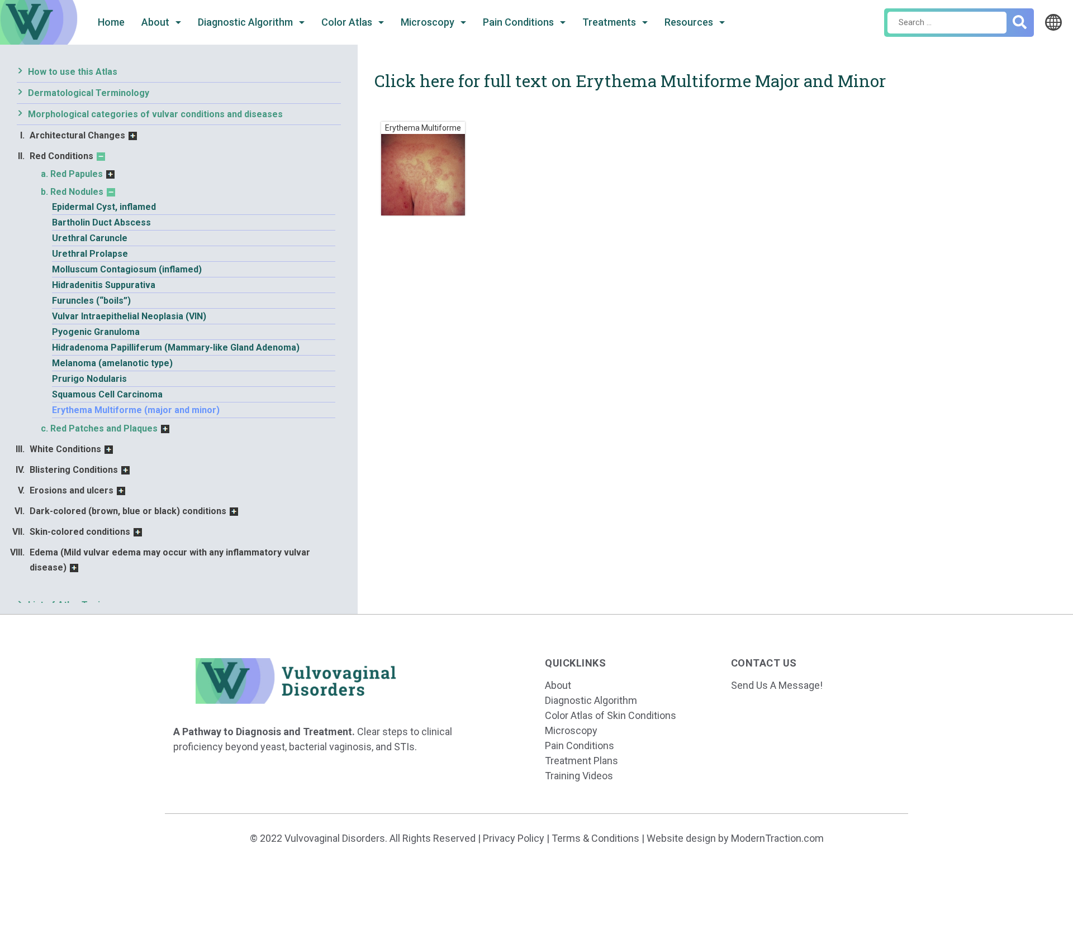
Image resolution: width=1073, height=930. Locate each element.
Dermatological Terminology (88, 93)
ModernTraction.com (777, 838)
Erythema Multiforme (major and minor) (136, 410)
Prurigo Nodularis (89, 378)
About (156, 22)
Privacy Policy (513, 838)
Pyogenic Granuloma (96, 332)
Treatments (610, 22)
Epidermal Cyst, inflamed (104, 207)
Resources (689, 22)
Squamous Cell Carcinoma (107, 394)
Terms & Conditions (595, 838)
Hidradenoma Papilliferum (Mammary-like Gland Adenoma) (176, 347)
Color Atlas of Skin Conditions (610, 715)
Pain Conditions (519, 22)
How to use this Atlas (72, 71)
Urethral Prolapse (90, 253)
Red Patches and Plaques (104, 428)
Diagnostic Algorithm (246, 22)
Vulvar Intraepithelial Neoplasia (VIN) (129, 316)
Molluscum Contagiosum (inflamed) (127, 269)
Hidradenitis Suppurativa (103, 285)
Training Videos (579, 776)
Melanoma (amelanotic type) (112, 363)
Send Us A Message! (777, 685)
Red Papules (76, 174)
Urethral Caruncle (89, 238)
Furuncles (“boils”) (91, 300)
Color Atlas (347, 22)
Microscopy (429, 22)
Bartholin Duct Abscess (101, 222)
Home (111, 22)
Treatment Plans (581, 760)
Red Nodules (76, 191)
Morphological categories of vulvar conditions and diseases (155, 114)
